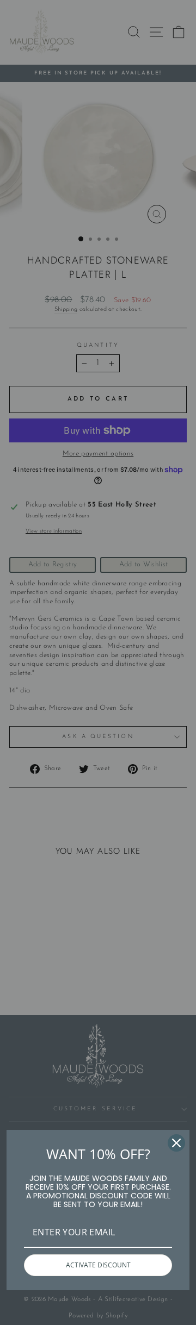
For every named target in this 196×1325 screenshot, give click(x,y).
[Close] (176, 1143)
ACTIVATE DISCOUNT (98, 1265)
